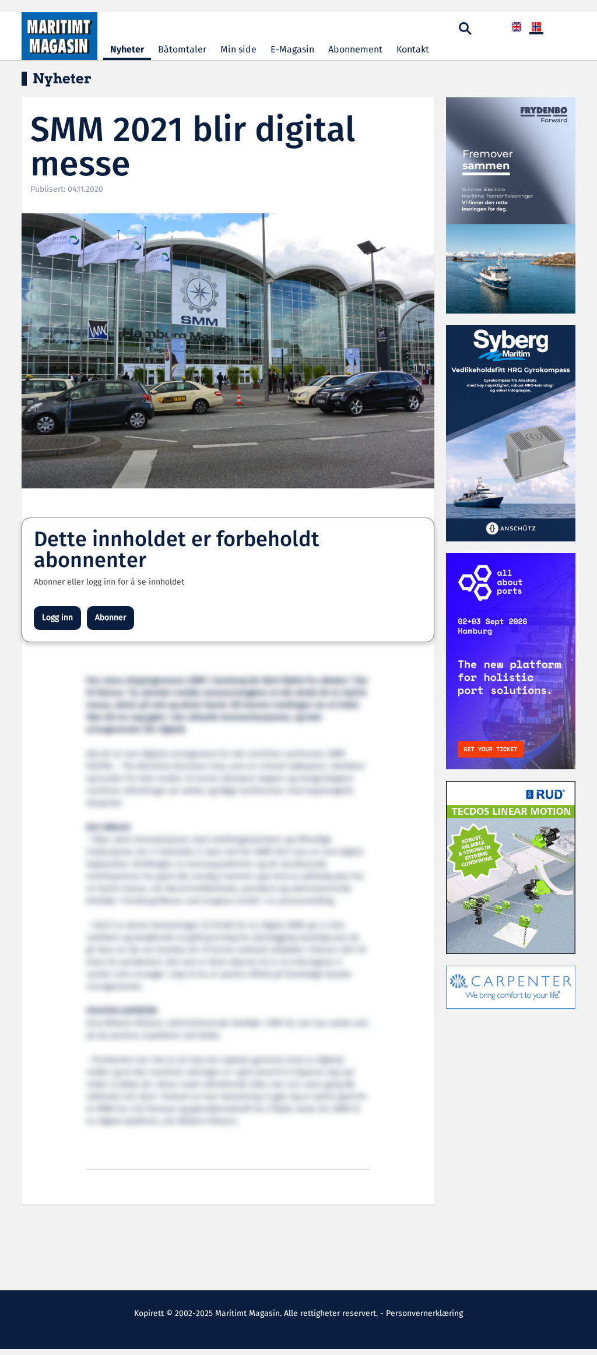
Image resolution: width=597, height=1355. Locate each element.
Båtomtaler (182, 50)
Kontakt (412, 50)
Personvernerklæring (424, 1313)
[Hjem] (59, 36)
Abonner (110, 617)
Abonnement (355, 50)
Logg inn (57, 617)
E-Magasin (292, 50)
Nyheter (127, 50)
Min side (238, 50)
